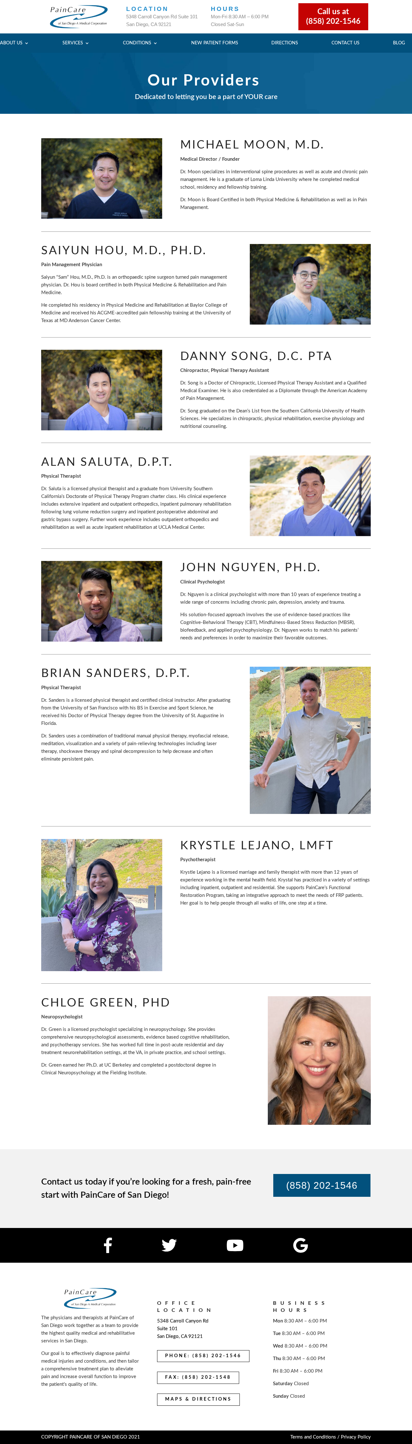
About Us (11, 43)
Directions (284, 43)
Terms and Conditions (313, 1437)
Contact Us (346, 43)
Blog (399, 43)
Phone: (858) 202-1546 (203, 1356)
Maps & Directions (198, 1399)
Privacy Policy (356, 1437)
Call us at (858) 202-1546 (333, 16)
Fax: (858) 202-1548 (198, 1377)
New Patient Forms (214, 43)
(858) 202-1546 (322, 1185)
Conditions (137, 43)
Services (72, 43)
